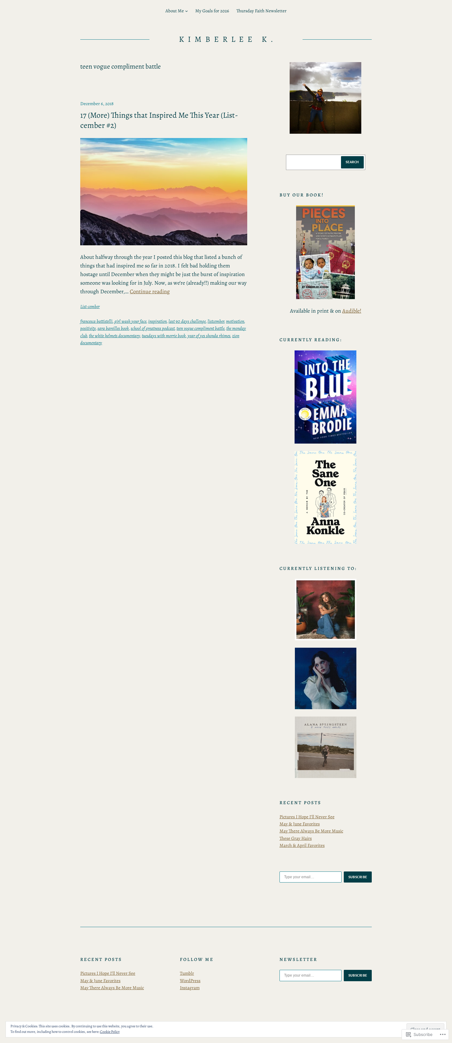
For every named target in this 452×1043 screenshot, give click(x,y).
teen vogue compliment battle (200, 328)
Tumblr (187, 973)
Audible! (351, 310)
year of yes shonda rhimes (209, 336)
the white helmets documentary (114, 336)
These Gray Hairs (296, 838)
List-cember (90, 306)
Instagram (190, 988)
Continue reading (150, 291)
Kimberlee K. (228, 39)
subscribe (357, 877)
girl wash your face (130, 321)
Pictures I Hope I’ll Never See (307, 817)
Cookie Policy (110, 1031)
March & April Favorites (302, 845)
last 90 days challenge (187, 321)
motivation (235, 321)
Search (352, 162)
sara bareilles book (113, 328)
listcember (216, 321)
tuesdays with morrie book (164, 336)
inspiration (157, 321)
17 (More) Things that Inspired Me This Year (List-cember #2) (159, 120)
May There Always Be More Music (311, 831)
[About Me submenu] (186, 11)
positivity (88, 328)
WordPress (190, 981)
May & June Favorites (300, 824)
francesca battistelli (96, 321)
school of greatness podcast (153, 328)
